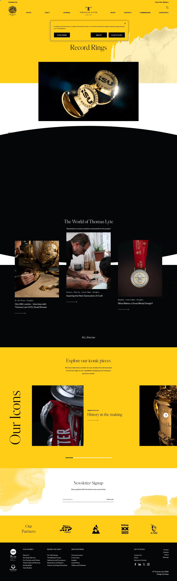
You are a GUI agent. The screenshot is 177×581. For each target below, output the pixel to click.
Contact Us (12, 2)
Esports (127, 12)
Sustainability (27, 565)
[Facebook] (135, 564)
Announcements (77, 555)
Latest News (75, 562)
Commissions (145, 12)
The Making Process (54, 557)
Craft (47, 12)
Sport (113, 12)
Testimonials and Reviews (31, 562)
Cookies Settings (62, 35)
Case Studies (27, 568)
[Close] (125, 23)
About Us (26, 555)
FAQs (136, 557)
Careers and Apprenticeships (57, 565)
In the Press (75, 557)
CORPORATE (164, 12)
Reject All (99, 35)
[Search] (167, 7)
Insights (74, 560)
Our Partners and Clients (31, 560)
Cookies (166, 552)
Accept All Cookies (116, 35)
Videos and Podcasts (78, 565)
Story (28, 12)
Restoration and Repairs (55, 562)
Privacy (166, 549)
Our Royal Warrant (29, 557)
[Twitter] (144, 564)
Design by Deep (163, 574)
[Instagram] (148, 564)
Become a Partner (140, 560)
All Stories (88, 337)
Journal (66, 12)
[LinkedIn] (139, 564)
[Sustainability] (13, 565)
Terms (166, 555)
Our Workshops (52, 555)
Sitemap (166, 557)
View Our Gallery (162, 2)
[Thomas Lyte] (12, 11)
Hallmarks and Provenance (56, 560)
